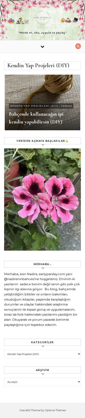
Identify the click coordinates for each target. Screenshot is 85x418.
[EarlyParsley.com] (42, 18)
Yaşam (66, 105)
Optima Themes (55, 410)
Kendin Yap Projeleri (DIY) (34, 105)
